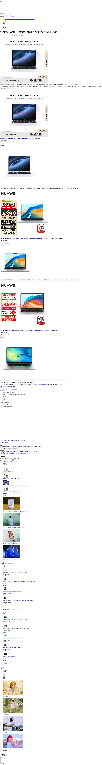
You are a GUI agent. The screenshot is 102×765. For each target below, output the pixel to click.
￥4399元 (7, 243)
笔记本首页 (9, 406)
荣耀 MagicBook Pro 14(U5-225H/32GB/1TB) (12, 638)
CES (18, 458)
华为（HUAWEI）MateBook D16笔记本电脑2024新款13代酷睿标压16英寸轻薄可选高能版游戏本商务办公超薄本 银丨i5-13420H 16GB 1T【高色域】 (31, 238)
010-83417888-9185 (10, 563)
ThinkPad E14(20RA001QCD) (10, 656)
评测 (4, 28)
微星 (20, 446)
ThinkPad (12, 446)
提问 (1, 668)
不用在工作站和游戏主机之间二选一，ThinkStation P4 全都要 (15, 485)
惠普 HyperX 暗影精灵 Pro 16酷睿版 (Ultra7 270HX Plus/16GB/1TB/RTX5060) (19, 581)
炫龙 (30, 446)
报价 (4, 24)
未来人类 (32, 446)
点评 (4, 26)
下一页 (2, 387)
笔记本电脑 (5, 84)
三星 (38, 446)
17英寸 (13, 453)
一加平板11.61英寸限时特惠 (8, 471)
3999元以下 (2, 448)
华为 (9, 446)
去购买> (4, 575)
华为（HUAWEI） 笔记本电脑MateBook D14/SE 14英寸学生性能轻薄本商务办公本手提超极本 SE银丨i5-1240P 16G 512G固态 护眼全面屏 (29, 330)
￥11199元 (7, 142)
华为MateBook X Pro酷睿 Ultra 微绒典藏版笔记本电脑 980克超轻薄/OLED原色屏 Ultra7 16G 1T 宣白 (21, 138)
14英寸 (4, 453)
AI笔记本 (35, 451)
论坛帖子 (5, 27)
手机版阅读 (2, 402)
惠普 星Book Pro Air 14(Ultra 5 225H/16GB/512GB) (13, 572)
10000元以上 (17, 448)
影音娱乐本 (20, 451)
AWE (6, 458)
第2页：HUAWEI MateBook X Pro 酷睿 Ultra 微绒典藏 (14, 394)
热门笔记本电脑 (12, 440)
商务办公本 (16, 451)
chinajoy (4, 461)
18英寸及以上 (17, 453)
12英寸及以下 (23, 453)
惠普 (3, 446)
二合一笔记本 (6, 451)
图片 (4, 22)
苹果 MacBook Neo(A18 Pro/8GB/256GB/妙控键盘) (13, 619)
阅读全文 (15, 389)
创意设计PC (30, 451)
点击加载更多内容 (4, 404)
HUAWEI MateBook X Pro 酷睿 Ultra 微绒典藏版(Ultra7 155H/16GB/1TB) (20, 19)
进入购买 (2, 145)
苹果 (7, 446)
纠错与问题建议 (3, 386)
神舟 (26, 446)
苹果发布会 (2, 458)
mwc (13, 458)
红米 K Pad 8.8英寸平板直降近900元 (10, 491)
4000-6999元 (7, 448)
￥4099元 (7, 334)
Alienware (15, 446)
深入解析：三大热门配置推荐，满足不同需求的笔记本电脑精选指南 (33, 384)
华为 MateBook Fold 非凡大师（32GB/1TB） (12, 591)
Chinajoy (9, 458)
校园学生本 (25, 451)
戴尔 (5, 446)
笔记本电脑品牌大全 (4, 440)
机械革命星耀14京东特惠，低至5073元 (11, 478)
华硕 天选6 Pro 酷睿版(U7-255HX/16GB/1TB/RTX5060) (14, 628)
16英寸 (10, 453)
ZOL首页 (2, 14)
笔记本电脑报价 (4, 442)
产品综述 (5, 21)
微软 (40, 446)
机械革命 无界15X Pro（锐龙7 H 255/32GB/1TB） (13, 609)
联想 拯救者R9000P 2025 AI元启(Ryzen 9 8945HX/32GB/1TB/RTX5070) (17, 600)
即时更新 (7, 402)
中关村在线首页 (3, 406)
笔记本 (6, 14)
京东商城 (6, 140)
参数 (4, 23)
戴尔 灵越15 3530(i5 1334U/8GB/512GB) (11, 647)
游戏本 (1, 451)
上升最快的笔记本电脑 (21, 440)
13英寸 (1, 453)
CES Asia (16, 458)
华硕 (18, 446)
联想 (1, 446)
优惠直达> (5, 472)
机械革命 (23, 446)
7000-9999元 (12, 448)
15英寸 (7, 453)
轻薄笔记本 (11, 451)
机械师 (35, 446)
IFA (11, 458)
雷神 (28, 446)
